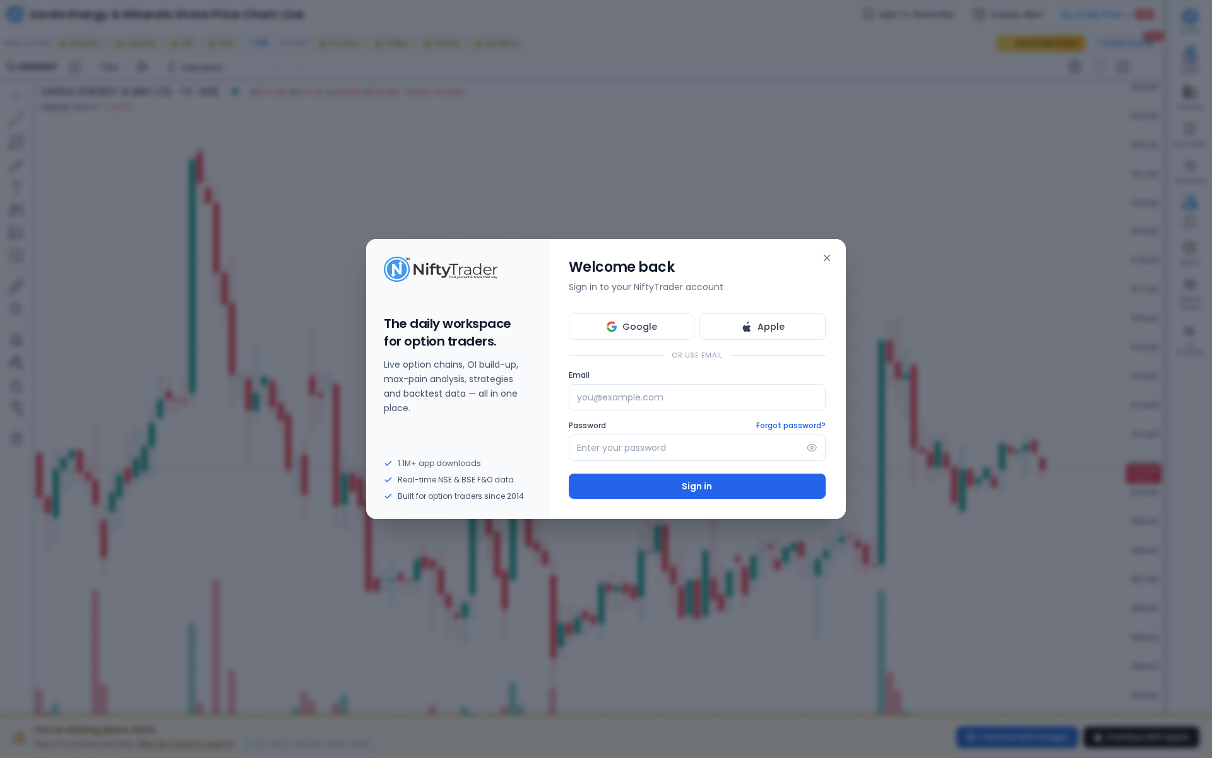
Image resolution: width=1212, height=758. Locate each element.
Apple (771, 326)
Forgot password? (791, 426)
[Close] (827, 258)
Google (639, 326)
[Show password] (812, 448)
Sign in (697, 486)
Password (587, 426)
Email (579, 375)
